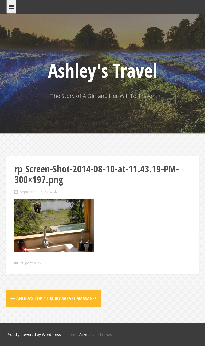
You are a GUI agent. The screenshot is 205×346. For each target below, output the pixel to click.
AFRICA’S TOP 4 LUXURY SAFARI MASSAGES (56, 298)
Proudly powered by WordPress (33, 334)
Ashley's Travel (102, 70)
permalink (32, 262)
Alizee (84, 334)
